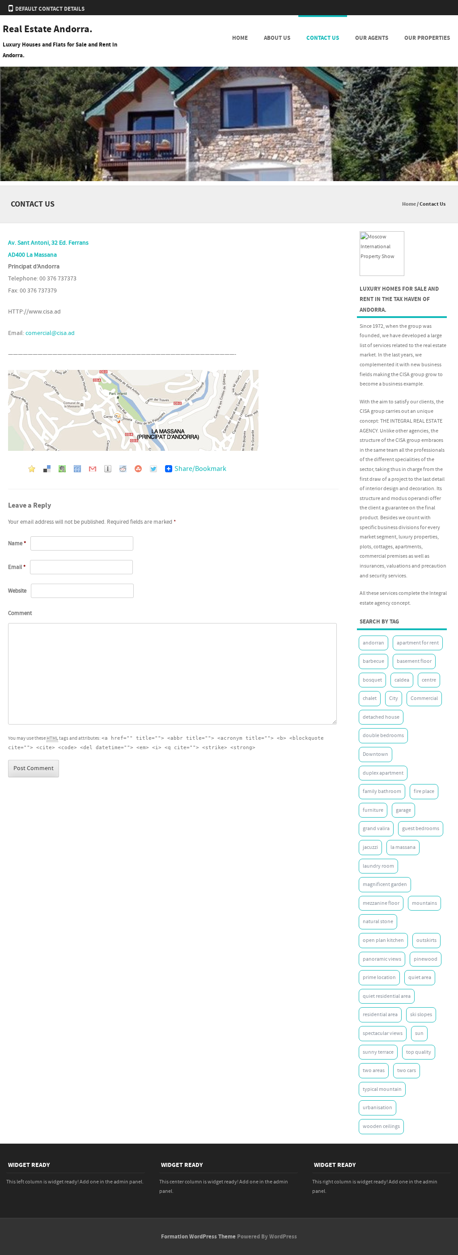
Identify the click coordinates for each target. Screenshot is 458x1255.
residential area (380, 1014)
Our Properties (427, 38)
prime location (379, 977)
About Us (277, 38)
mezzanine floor (381, 903)
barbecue (373, 661)
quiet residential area (387, 996)
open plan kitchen (383, 940)
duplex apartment (383, 773)
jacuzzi (370, 847)
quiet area (419, 977)
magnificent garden (385, 884)
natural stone (378, 921)
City (393, 698)
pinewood (425, 959)
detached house (381, 717)
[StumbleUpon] (138, 467)
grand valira (376, 828)
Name (17, 543)
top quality (418, 1052)
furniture (373, 810)
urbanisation (377, 1107)
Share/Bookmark (200, 468)
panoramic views (382, 959)
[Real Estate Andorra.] (229, 179)
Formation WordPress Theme (198, 1237)
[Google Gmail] (92, 467)
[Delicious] (47, 467)
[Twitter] (153, 467)
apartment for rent (418, 643)
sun (419, 1033)
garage (403, 810)
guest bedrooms (420, 828)
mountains (424, 903)
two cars (406, 1070)
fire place (424, 791)
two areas (374, 1070)
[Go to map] (133, 449)
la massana (403, 847)
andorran (373, 643)
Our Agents (371, 38)
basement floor (414, 661)
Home (240, 38)
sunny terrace (378, 1052)
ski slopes (421, 1014)
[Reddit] (123, 467)
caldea (401, 680)
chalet (370, 698)
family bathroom (382, 791)
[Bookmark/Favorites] (31, 467)
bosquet (372, 680)
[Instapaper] (107, 467)
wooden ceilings (381, 1126)
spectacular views (383, 1033)
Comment (20, 613)
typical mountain (382, 1089)
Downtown (375, 754)
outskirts (426, 940)
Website (17, 590)
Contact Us (322, 38)
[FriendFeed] (77, 467)
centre (429, 680)
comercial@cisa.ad (50, 333)
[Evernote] (62, 467)
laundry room (378, 866)
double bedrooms (383, 735)
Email (16, 567)
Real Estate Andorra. (48, 29)
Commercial (424, 698)
